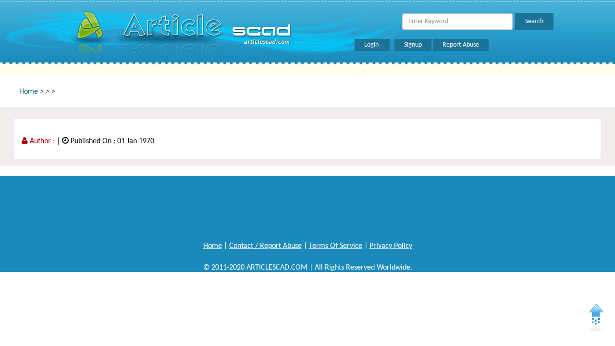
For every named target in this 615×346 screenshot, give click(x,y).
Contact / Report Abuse (265, 246)
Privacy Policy (390, 246)
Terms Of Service (335, 246)
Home (28, 92)
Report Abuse (461, 45)
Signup (413, 45)
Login (372, 45)
